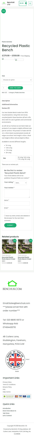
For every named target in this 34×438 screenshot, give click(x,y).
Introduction (7, 408)
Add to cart (15, 88)
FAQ (4, 389)
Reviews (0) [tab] (6, 108)
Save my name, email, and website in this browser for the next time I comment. (17, 218)
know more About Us (9, 411)
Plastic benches (7, 42)
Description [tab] (6, 101)
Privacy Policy (7, 382)
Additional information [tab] (10, 104)
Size (3, 76)
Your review (9, 188)
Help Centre (7, 392)
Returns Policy (7, 387)
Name (6, 200)
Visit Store (6, 413)
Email (6, 208)
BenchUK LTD (11, 3)
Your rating (9, 182)
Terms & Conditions (9, 384)
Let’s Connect (7, 416)
